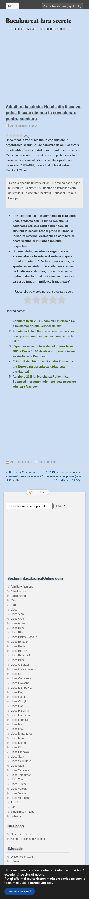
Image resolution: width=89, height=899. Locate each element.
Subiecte (16, 816)
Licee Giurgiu (19, 701)
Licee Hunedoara (21, 715)
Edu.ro (15, 861)
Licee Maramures (21, 733)
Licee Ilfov (17, 729)
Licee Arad (17, 618)
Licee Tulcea (19, 784)
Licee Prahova (20, 752)
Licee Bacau (18, 628)
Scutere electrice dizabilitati (28, 838)
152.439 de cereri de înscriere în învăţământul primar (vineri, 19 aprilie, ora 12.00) (64, 476)
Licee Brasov (19, 651)
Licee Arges (18, 623)
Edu (13, 605)
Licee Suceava (20, 770)
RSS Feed (40, 492)
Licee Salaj (18, 756)
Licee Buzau (18, 660)
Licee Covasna (20, 683)
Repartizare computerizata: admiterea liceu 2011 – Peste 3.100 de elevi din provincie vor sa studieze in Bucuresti (44, 351)
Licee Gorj (17, 706)
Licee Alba (17, 614)
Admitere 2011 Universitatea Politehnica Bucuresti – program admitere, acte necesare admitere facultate (44, 381)
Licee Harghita (20, 710)
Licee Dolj (17, 692)
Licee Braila (18, 646)
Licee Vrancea (20, 798)
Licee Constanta (21, 678)
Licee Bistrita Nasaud (24, 637)
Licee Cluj (17, 674)
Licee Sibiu (18, 765)
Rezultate (17, 802)
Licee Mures (18, 738)
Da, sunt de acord (20, 891)
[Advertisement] (44, 63)
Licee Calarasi (20, 664)
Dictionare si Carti (22, 856)
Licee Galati (18, 696)
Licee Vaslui (18, 793)
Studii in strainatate (22, 811)
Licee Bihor (18, 632)
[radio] (28, 300)
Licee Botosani (20, 641)
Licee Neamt (18, 742)
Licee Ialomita (19, 719)
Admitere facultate (21, 462)
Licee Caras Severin (23, 669)
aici (49, 883)
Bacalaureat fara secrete (38, 20)
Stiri (13, 807)
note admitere (48, 462)
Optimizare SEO (21, 834)
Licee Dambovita (21, 687)
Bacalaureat (18, 595)
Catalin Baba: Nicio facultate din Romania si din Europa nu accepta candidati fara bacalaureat (44, 366)
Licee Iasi (17, 724)
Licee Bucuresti (20, 655)
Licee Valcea (19, 788)
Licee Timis (18, 779)
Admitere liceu (20, 591)
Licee (14, 609)
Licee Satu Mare (21, 761)
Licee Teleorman (21, 775)
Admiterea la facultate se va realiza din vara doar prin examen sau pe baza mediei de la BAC (43, 336)
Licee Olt (16, 747)
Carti (14, 600)
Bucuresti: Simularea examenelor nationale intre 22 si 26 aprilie (24, 476)
